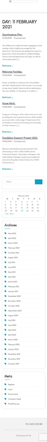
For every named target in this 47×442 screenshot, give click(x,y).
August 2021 (13, 257)
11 (21, 205)
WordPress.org (13, 404)
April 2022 (12, 238)
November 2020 (14, 301)
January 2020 (13, 349)
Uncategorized (19, 38)
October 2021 (13, 253)
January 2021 (13, 291)
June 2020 (12, 325)
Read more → (7, 65)
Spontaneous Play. (12, 34)
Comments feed (14, 399)
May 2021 (12, 272)
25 (22, 211)
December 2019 (14, 354)
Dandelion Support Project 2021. (20, 137)
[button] (23, 12)
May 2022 (12, 233)
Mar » (12, 214)
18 (22, 208)
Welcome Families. (12, 71)
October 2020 (14, 306)
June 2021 (12, 267)
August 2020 (13, 315)
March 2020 (13, 340)
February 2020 (14, 344)
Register (11, 384)
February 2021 (13, 286)
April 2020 (12, 335)
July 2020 (11, 320)
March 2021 (12, 282)
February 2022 (14, 248)
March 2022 (13, 243)
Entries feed (13, 394)
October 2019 (13, 364)
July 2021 (11, 262)
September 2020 (15, 311)
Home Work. (8, 103)
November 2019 (14, 359)
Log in (10, 389)
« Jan (7, 214)
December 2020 (14, 296)
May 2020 (12, 330)
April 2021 (12, 277)
